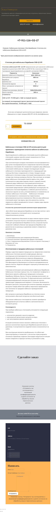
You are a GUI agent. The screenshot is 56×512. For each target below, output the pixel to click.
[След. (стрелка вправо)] (2, 511)
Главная (5, 48)
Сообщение (12, 491)
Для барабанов (30, 48)
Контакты (30, 20)
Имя (7, 370)
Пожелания (10, 379)
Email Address (12, 473)
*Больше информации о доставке (28, 416)
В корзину (16, 126)
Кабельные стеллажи (16, 48)
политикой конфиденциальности (20, 499)
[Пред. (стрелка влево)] (0, 511)
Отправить (11, 382)
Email (7, 374)
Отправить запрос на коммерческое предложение (28, 137)
